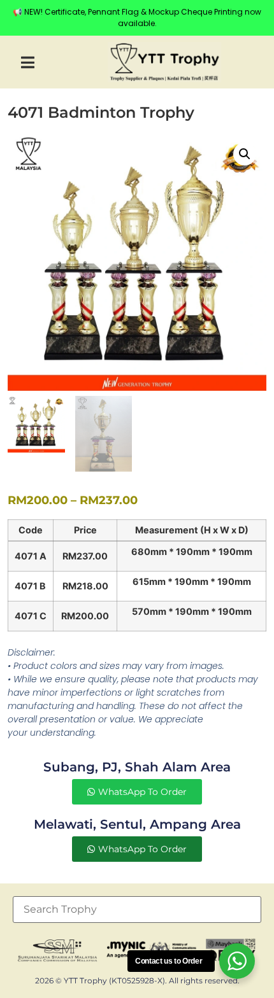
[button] (28, 62)
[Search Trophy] (137, 909)
